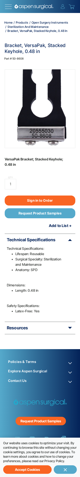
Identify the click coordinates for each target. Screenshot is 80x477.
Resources (17, 327)
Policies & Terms (22, 362)
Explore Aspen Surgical (27, 371)
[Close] (65, 469)
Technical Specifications (31, 239)
